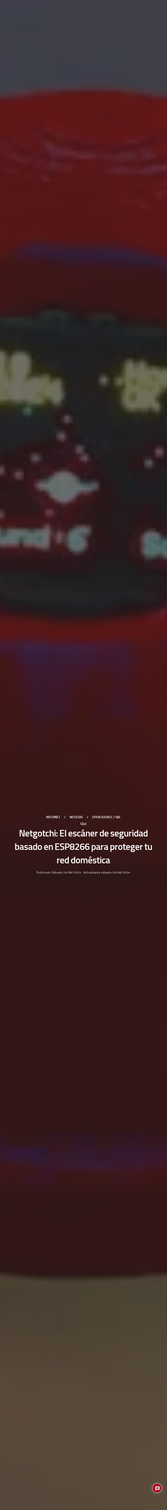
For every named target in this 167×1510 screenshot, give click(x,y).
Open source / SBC (106, 817)
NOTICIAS (76, 817)
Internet (53, 817)
